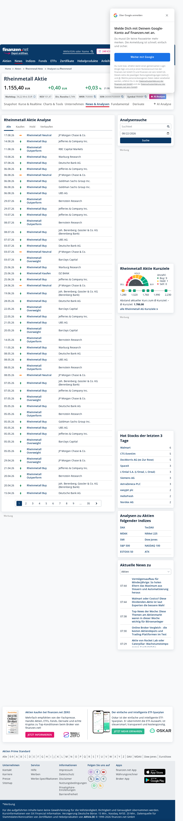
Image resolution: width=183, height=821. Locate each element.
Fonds (43, 61)
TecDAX (149, 527)
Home (8, 68)
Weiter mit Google (142, 57)
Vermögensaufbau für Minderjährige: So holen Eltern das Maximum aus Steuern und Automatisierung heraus (150, 585)
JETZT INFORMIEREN (40, 734)
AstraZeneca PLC (130, 484)
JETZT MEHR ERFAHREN (128, 731)
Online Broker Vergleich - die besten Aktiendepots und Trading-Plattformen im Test (149, 631)
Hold (32, 126)
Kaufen (20, 126)
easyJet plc (126, 490)
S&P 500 (125, 545)
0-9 (11, 756)
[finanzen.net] (15, 49)
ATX (147, 551)
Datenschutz (66, 774)
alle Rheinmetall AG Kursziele (138, 309)
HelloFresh (126, 496)
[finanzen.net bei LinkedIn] (97, 779)
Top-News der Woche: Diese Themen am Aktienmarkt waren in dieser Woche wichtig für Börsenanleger (149, 616)
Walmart (125, 447)
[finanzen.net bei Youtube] (103, 772)
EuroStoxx (165, 756)
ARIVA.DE (89, 817)
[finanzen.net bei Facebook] (97, 772)
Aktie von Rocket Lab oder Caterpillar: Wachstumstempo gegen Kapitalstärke (150, 644)
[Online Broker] (15, 53)
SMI (122, 539)
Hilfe (33, 770)
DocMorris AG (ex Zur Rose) (137, 459)
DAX (122, 527)
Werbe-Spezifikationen (44, 779)
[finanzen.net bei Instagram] (91, 772)
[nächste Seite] (96, 503)
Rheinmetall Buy (37, 141)
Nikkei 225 (151, 533)
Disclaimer (65, 779)
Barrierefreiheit (68, 794)
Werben (35, 774)
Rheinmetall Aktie (34, 68)
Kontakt (7, 770)
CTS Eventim (127, 453)
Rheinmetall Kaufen (39, 273)
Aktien (7, 61)
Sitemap (7, 783)
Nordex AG (126, 502)
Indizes (30, 61)
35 (88, 503)
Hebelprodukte (87, 61)
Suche (145, 140)
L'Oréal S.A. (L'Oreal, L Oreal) (137, 471)
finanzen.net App (126, 770)
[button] (110, 51)
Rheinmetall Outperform (34, 149)
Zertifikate (67, 61)
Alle (8, 126)
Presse (6, 779)
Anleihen (107, 61)
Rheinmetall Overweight (34, 259)
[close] (167, 15)
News (18, 61)
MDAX (123, 533)
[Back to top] (166, 817)
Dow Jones (151, 539)
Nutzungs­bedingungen (73, 783)
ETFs (53, 61)
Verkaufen (46, 126)
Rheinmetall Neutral (39, 135)
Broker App (122, 779)
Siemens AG (127, 478)
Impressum (66, 770)
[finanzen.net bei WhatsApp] (94, 786)
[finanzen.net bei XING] (103, 779)
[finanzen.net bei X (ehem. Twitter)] (91, 779)
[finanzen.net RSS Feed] (100, 786)
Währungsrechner (127, 774)
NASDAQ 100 (152, 545)
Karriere (7, 774)
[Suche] (92, 51)
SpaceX (124, 465)
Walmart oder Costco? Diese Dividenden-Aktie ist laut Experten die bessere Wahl (149, 602)
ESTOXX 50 (126, 551)
